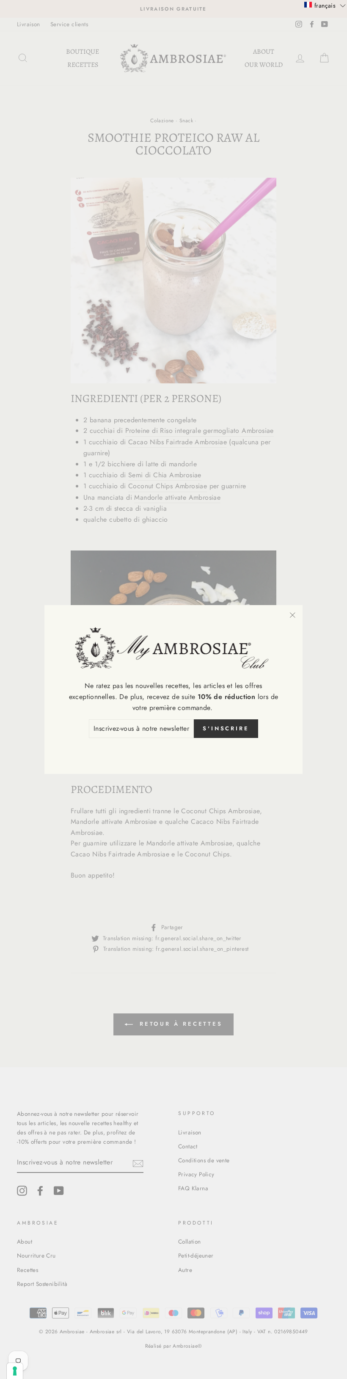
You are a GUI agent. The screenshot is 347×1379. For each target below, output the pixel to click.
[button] (325, 5)
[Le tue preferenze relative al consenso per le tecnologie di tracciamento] (15, 1371)
